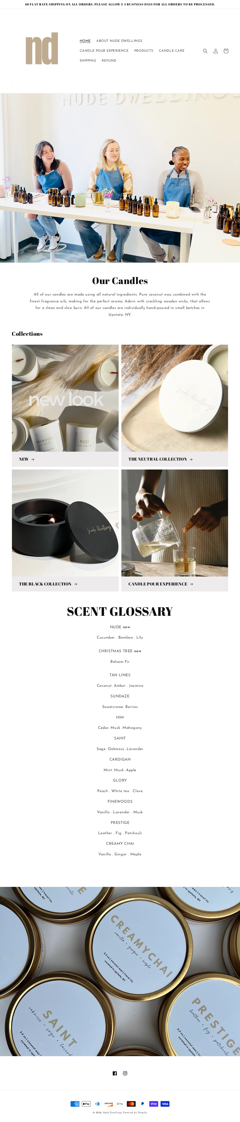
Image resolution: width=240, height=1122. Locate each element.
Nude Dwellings (112, 1112)
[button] (205, 51)
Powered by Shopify (135, 1112)
